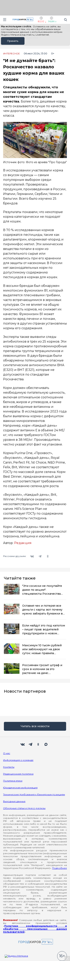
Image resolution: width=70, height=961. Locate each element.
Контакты (8, 766)
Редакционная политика (18, 773)
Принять (12, 40)
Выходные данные (14, 801)
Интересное (11, 53)
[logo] (35, 942)
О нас (6, 753)
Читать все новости (35, 726)
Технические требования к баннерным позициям (34, 794)
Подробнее (59, 868)
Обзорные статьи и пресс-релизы (24, 808)
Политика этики (12, 780)
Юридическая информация (20, 787)
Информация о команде (18, 760)
